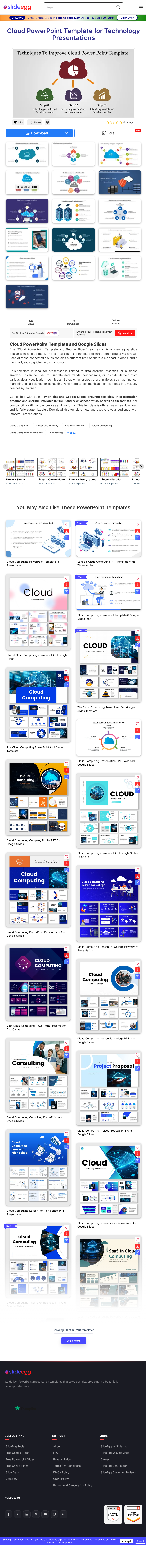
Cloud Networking (75, 425)
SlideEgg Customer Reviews (118, 1472)
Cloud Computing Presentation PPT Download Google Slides (106, 762)
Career (105, 1459)
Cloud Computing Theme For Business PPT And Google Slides (36, 1304)
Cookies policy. (64, 1542)
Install (126, 333)
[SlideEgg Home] (73, 1372)
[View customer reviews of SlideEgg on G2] (133, 1514)
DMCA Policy (61, 1472)
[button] (66, 524)
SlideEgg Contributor (114, 1465)
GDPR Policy (61, 1478)
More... (71, 432)
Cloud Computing (19, 425)
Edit (123, 132)
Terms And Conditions (67, 1465)
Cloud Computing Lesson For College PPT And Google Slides (106, 1040)
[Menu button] (141, 7)
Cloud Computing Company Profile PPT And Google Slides (34, 842)
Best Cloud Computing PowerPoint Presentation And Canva (36, 1027)
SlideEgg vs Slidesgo (114, 1446)
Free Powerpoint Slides (20, 1459)
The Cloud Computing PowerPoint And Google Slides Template (106, 709)
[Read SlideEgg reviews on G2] (113, 1514)
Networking (56, 432)
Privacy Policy (62, 1459)
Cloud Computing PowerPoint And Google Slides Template (107, 854)
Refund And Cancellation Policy (72, 1485)
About (57, 1446)
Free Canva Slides (17, 1465)
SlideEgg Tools (15, 1446)
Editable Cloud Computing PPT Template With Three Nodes (106, 563)
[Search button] (118, 7)
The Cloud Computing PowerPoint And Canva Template (35, 749)
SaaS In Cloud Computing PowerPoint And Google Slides (108, 1318)
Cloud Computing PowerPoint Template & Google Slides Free (108, 616)
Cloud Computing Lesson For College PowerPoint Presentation (107, 948)
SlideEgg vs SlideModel (115, 1452)
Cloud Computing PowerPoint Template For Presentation (33, 563)
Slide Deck (12, 1472)
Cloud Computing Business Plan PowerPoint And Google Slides (107, 1224)
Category (11, 1478)
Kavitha (116, 323)
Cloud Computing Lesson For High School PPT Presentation (35, 1212)
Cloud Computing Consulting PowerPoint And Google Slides (35, 1119)
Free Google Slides (17, 1452)
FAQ (55, 1452)
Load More (74, 1340)
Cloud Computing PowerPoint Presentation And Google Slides (36, 933)
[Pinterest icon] (47, 122)
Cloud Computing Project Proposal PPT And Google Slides (104, 1132)
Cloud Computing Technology (26, 432)
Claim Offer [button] (127, 17)
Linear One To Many (47, 425)
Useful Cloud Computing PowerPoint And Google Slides (37, 656)
